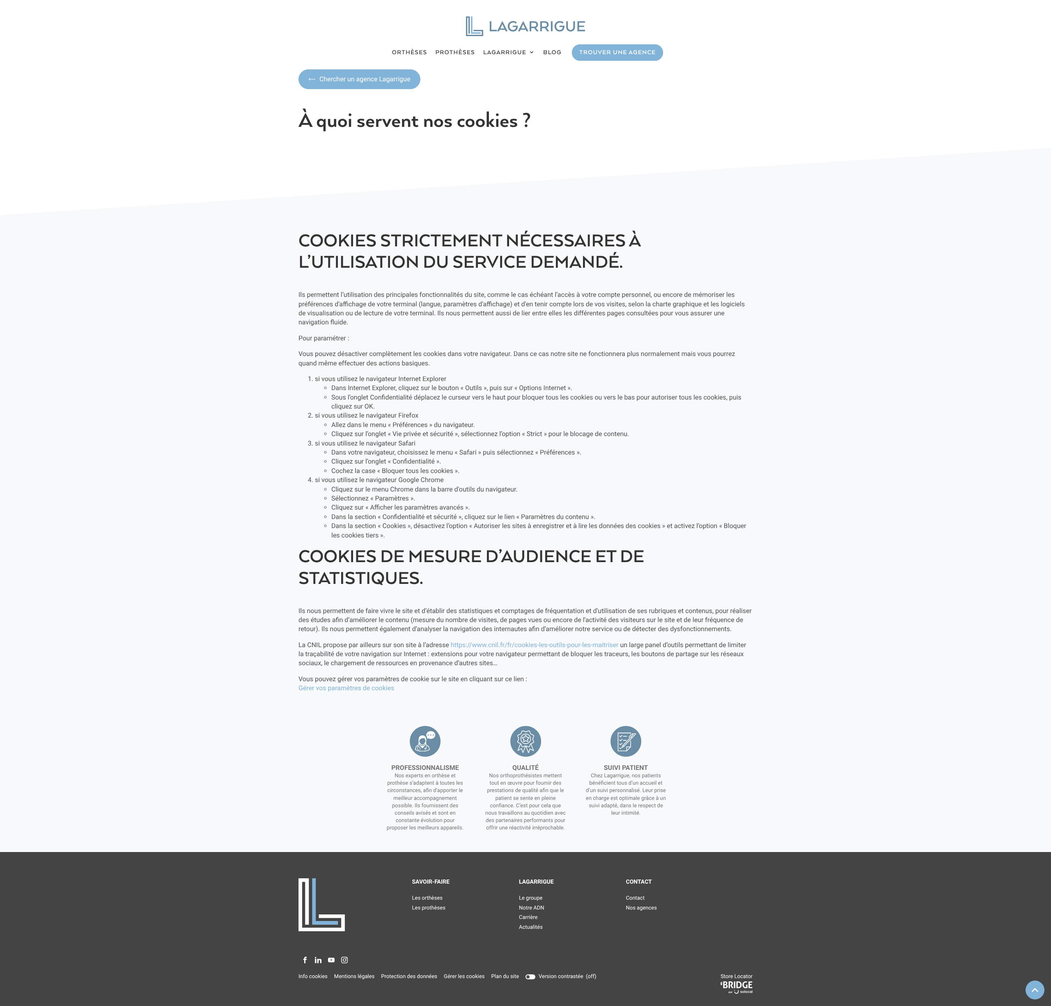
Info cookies (313, 977)
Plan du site (505, 977)
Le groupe (530, 898)
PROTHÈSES (455, 52)
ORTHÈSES (409, 52)
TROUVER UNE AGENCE (617, 52)
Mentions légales (354, 977)
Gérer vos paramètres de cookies (346, 688)
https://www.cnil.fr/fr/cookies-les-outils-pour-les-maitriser (535, 645)
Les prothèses (428, 908)
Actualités (531, 927)
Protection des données (409, 977)
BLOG (552, 52)
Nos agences (641, 908)
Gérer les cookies (464, 977)
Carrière (528, 917)
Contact (635, 898)
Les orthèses (427, 898)
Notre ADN (531, 908)
